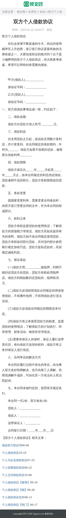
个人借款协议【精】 (14, 489)
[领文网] (33, 4)
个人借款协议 (10, 452)
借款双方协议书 (12, 445)
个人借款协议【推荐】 (16, 482)
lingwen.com (38, 514)
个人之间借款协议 (13, 474)
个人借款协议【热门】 (16, 504)
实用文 (32, 11)
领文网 (21, 11)
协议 (43, 11)
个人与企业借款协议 (14, 460)
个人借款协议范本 (13, 497)
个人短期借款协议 (13, 467)
